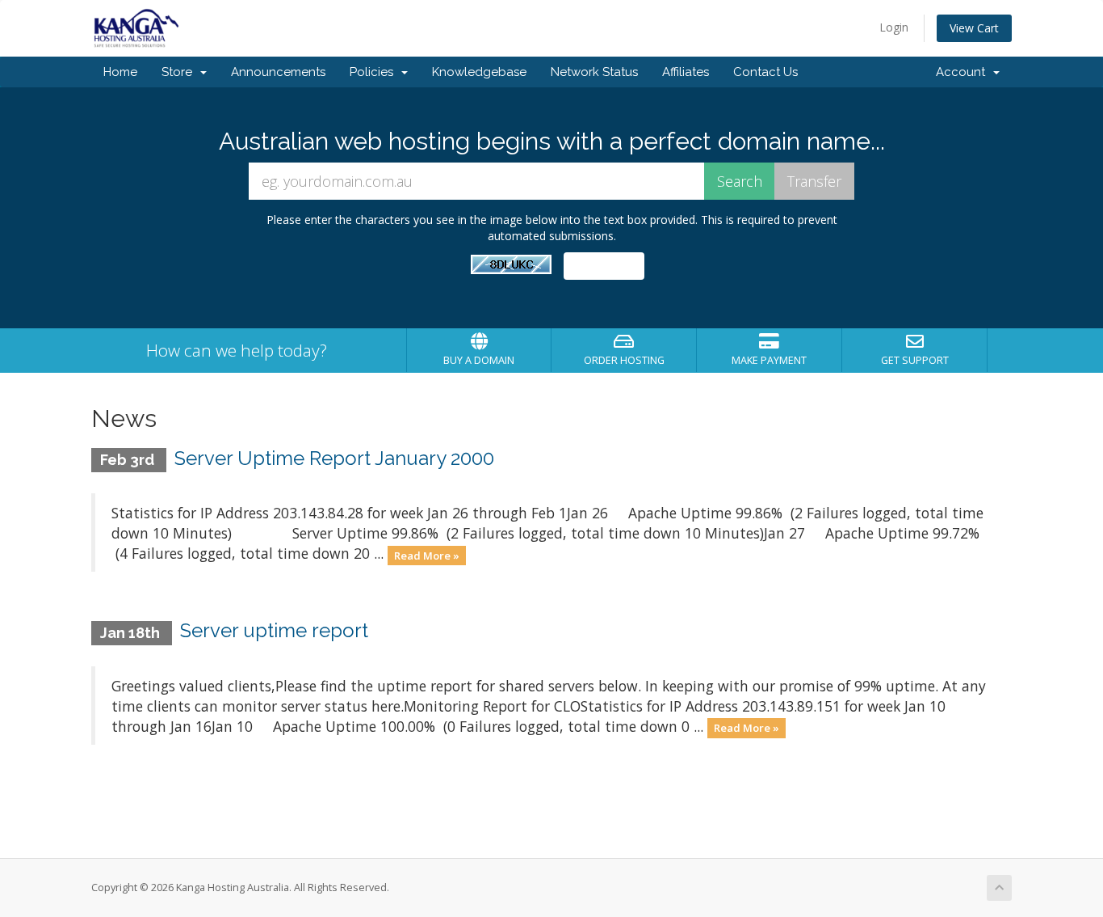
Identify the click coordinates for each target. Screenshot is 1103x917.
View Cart (974, 28)
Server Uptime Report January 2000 (334, 458)
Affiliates (685, 72)
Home (120, 72)
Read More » (426, 554)
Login (893, 27)
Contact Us (765, 72)
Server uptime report (274, 630)
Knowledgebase (479, 72)
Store (180, 72)
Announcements (278, 72)
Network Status (594, 72)
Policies (375, 72)
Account (964, 72)
